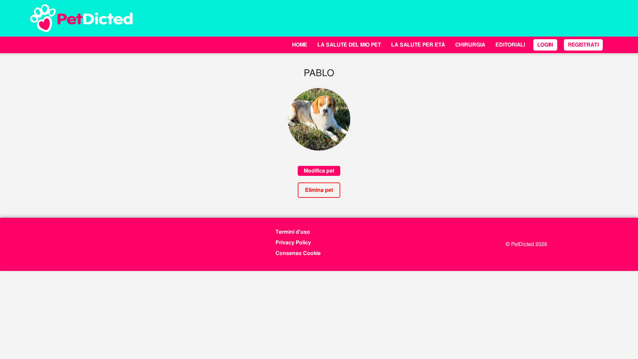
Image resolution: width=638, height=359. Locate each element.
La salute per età (418, 44)
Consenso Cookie (298, 253)
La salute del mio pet (349, 44)
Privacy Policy (293, 242)
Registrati (583, 44)
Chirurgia (470, 44)
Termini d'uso (292, 231)
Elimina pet (319, 189)
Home (299, 44)
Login (545, 44)
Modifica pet (319, 170)
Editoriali (510, 44)
